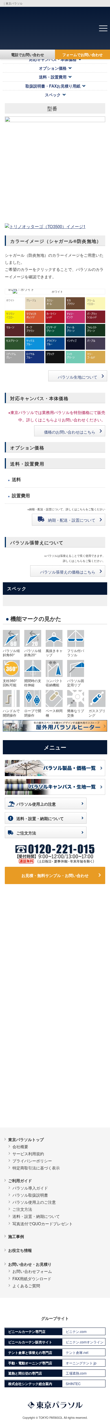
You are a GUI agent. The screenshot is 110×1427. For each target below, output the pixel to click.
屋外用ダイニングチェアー (83, 1038)
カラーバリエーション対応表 (38, 1102)
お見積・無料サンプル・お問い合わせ (55, 875)
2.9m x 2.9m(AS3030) (83, 946)
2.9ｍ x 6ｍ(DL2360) (32, 1020)
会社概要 (20, 1146)
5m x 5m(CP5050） (32, 957)
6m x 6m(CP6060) (30, 950)
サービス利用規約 (28, 1153)
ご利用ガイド (20, 1180)
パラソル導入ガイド (30, 1188)
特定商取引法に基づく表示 (36, 1168)
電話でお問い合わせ (27, 54)
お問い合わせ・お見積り (30, 1264)
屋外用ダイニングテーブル (83, 1052)
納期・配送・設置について (71, 520)
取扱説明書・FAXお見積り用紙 (52, 86)
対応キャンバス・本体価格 (52, 59)
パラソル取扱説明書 (30, 1195)
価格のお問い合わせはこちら (69, 432)
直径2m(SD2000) (29, 1000)
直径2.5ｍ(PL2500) (31, 992)
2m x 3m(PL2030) (30, 971)
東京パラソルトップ (26, 1139)
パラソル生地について (77, 377)
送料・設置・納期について (40, 818)
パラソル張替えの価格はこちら (67, 572)
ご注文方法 (26, 833)
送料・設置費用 (53, 77)
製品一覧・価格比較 (26, 918)
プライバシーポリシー (32, 1160)
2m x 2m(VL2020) (30, 964)
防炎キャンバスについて (34, 1095)
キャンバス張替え (28, 1109)
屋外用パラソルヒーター (81, 1024)
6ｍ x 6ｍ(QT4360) (31, 943)
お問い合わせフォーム (32, 1271)
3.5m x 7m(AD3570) (32, 1028)
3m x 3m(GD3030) (81, 957)
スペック (53, 94)
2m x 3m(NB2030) (81, 971)
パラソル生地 (20, 1069)
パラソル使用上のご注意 (34, 1202)
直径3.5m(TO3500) (82, 964)
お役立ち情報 (20, 1250)
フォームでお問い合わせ (82, 54)
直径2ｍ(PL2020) (29, 978)
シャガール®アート (29, 1088)
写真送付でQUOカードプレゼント (42, 1223)
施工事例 (16, 1236)
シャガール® (23, 1081)
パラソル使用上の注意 (36, 804)
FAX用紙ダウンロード (31, 1278)
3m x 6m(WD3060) (31, 1035)
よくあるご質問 (26, 1285)
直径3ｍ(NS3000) (30, 985)
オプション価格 (53, 68)
